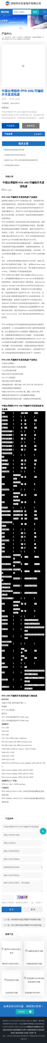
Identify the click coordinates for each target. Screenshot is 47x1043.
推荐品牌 (28, 37)
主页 (13, 37)
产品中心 (20, 37)
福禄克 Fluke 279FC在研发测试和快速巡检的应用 (21, 160)
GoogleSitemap (39, 1024)
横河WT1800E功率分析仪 (12, 964)
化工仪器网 (23, 1024)
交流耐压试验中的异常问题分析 (15, 155)
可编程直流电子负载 (34, 964)
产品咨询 (11, 126)
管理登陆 (30, 1024)
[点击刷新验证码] (22, 897)
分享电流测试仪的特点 (12, 165)
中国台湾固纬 (36, 37)
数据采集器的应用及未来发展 (14, 150)
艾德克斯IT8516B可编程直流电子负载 (34, 993)
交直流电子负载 (12, 993)
